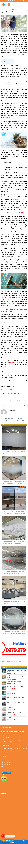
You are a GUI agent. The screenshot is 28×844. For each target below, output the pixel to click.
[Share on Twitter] (13, 401)
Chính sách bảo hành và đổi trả (8, 760)
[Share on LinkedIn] (20, 401)
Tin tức (14, 9)
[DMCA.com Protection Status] (4, 779)
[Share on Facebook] (10, 401)
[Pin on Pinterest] (17, 401)
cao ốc (20, 295)
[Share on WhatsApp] (8, 401)
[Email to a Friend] (15, 401)
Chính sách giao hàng (6, 766)
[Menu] (9, 4)
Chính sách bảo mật (5, 764)
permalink (23, 405)
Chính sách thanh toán (6, 762)
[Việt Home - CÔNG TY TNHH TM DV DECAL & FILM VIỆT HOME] (3, 4)
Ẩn (12, 61)
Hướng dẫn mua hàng (6, 769)
